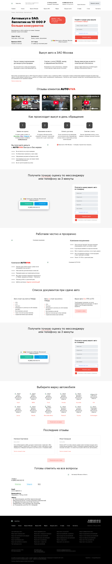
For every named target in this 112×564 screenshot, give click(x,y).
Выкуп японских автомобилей (42, 537)
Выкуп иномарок (15, 537)
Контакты (98, 8)
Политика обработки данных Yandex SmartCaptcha (22, 561)
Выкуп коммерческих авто (86, 531)
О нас (88, 8)
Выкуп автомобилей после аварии (20, 535)
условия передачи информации (90, 373)
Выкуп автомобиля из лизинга (19, 541)
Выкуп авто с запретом (40, 541)
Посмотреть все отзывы (56, 460)
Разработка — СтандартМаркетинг (93, 557)
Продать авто (68, 8)
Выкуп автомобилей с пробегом (65, 533)
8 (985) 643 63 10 (22, 139)
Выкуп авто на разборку (40, 539)
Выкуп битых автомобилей (41, 535)
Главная (13, 8)
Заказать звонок (95, 3)
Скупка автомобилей (39, 544)
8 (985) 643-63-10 (67, 2)
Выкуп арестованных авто (18, 533)
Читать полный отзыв (19, 451)
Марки (57, 8)
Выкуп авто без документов (86, 539)
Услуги (22, 8)
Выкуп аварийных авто (40, 531)
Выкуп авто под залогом (85, 541)
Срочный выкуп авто (16, 531)
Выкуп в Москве (34, 8)
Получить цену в (86, 37)
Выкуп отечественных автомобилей (88, 535)
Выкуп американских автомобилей (66, 537)
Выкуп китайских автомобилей (87, 537)
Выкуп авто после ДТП (63, 531)
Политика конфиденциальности (63, 549)
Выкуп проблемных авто (17, 539)
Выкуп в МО (47, 8)
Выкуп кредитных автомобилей (65, 535)
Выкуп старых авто (62, 539)
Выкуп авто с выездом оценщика (42, 533)
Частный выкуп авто (16, 544)
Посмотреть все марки (56, 422)
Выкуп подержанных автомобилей (88, 533)
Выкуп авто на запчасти (63, 541)
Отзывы (79, 8)
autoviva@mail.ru (16, 490)
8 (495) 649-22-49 (94, 522)
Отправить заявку (80, 311)
